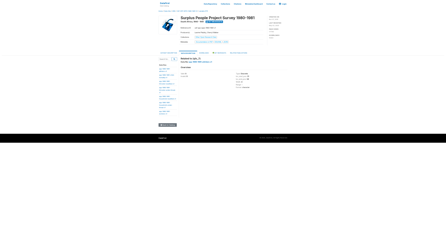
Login (284, 4)
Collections (225, 4)
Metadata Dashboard (254, 4)
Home (161, 11)
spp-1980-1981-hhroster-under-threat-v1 (167, 90)
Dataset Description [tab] (169, 53)
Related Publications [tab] (238, 53)
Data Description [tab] (188, 53)
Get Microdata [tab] (220, 53)
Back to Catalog (168, 125)
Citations (237, 4)
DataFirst (165, 3)
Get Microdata (215, 22)
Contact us (270, 4)
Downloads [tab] (204, 53)
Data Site (167, 11)
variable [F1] (203, 11)
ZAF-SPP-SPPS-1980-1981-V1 (187, 11)
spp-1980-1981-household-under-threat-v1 (165, 105)
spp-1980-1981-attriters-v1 (200, 62)
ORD (173, 11)
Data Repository (210, 4)
